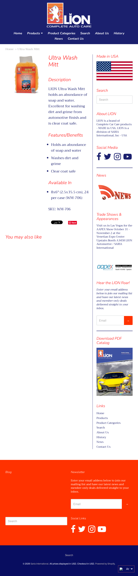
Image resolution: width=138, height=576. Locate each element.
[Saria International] (69, 15)
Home (18, 33)
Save (74, 222)
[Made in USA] (114, 192)
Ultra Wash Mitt (28, 49)
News (59, 39)
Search (85, 33)
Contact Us (76, 39)
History (119, 33)
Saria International (40, 563)
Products (33, 33)
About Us (102, 33)
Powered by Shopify (105, 563)
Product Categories (61, 33)
